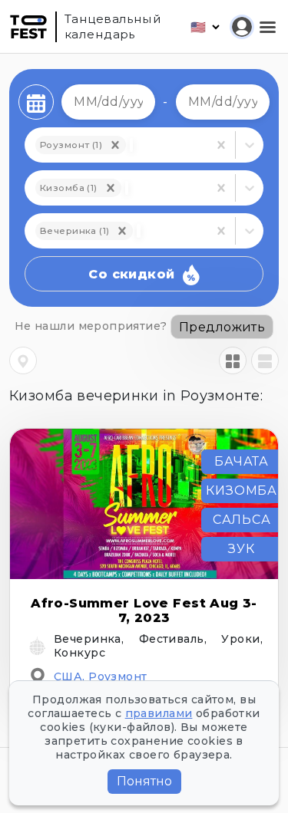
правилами (159, 713)
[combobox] (126, 188)
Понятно (144, 781)
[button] (110, 188)
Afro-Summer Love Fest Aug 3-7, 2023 (144, 610)
